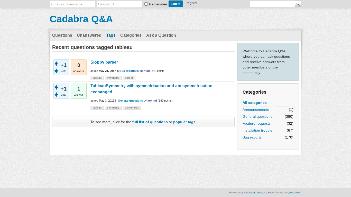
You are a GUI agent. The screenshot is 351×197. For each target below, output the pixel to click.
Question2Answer (254, 192)
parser (129, 77)
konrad (145, 70)
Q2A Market (294, 192)
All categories (255, 103)
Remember (158, 4)
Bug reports (252, 137)
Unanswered (89, 35)
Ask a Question (161, 35)
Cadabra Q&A (81, 19)
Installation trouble (257, 130)
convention (131, 107)
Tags (111, 35)
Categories (131, 35)
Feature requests (257, 123)
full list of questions (150, 122)
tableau (97, 77)
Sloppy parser (104, 62)
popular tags (184, 122)
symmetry (113, 77)
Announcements (256, 109)
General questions (257, 116)
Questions (62, 35)
